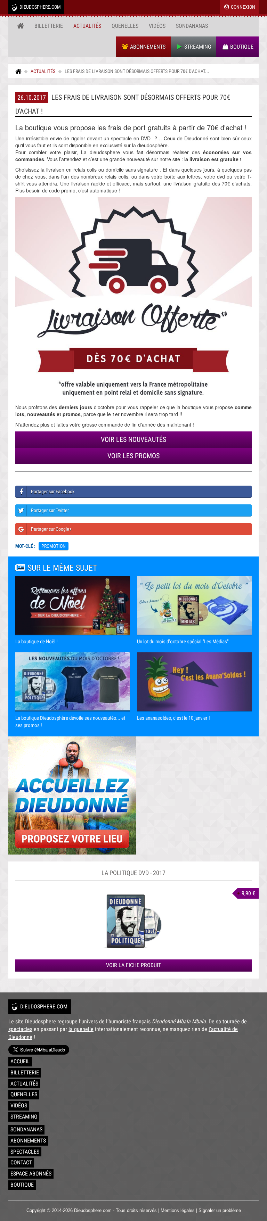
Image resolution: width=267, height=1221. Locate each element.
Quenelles (125, 26)
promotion (53, 546)
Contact (21, 1162)
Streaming (197, 46)
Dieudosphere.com (39, 7)
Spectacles (24, 1151)
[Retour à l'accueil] (20, 26)
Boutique (241, 46)
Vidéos (157, 26)
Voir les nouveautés (133, 439)
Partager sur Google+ (51, 529)
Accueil (20, 1061)
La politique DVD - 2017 (133, 872)
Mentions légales (178, 1210)
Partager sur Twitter (50, 510)
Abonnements (147, 46)
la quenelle (81, 1029)
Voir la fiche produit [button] (133, 965)
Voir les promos (133, 456)
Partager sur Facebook (52, 491)
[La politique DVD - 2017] (133, 920)
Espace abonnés (30, 1173)
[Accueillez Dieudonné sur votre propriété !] (133, 795)
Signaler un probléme (220, 1210)
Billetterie (48, 26)
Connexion (242, 7)
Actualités (87, 26)
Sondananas (192, 26)
